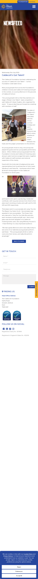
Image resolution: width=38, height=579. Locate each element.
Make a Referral (36, 289)
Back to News (19, 241)
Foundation (23, 2)
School (32, 2)
